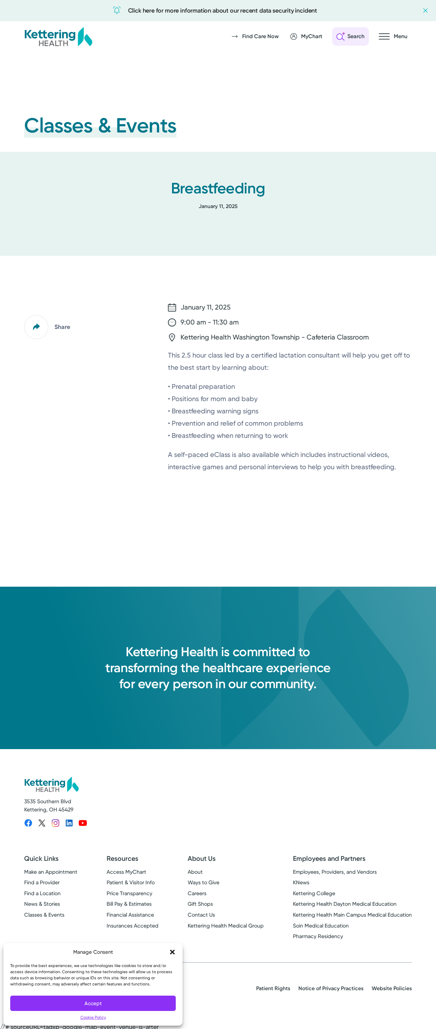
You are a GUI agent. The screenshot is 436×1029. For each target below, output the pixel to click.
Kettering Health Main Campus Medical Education (352, 915)
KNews (301, 882)
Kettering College (314, 893)
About (195, 872)
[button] (172, 952)
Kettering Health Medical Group (226, 925)
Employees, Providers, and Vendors (335, 872)
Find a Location (42, 893)
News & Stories (42, 904)
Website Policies (392, 988)
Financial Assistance (130, 915)
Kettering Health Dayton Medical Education (344, 904)
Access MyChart (126, 872)
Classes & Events (44, 915)
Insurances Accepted (132, 925)
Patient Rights (273, 988)
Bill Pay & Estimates (129, 904)
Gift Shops (200, 904)
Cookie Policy (93, 1017)
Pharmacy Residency (318, 936)
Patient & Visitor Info (131, 882)
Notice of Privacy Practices (330, 988)
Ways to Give (203, 882)
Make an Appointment (50, 872)
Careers (197, 893)
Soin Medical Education (321, 925)
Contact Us (201, 915)
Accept (93, 1003)
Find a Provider (42, 882)
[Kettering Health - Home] (58, 36)
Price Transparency (129, 893)
